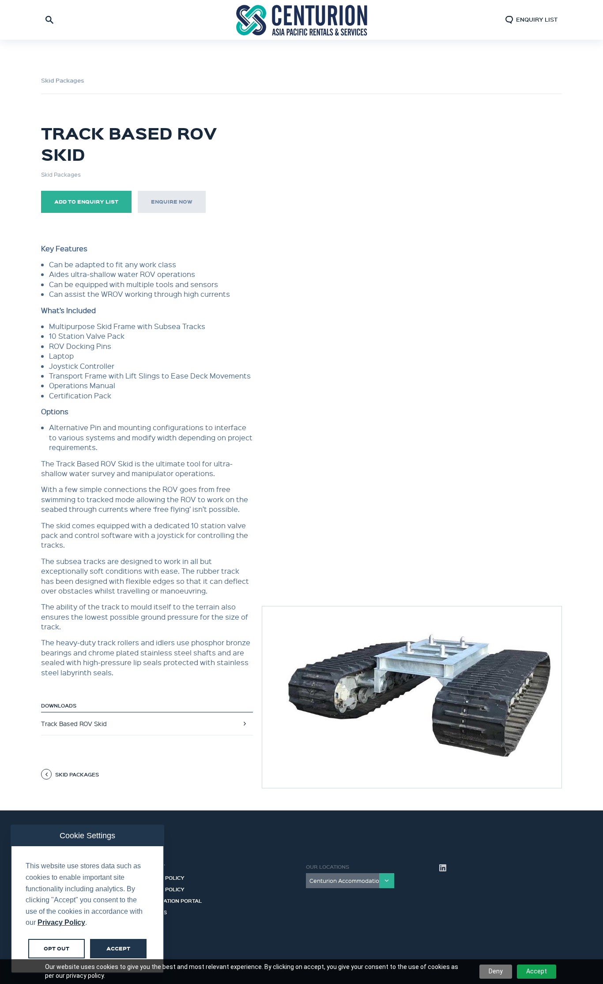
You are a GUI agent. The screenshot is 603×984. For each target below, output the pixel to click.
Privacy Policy (162, 888)
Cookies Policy (162, 876)
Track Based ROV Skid (74, 723)
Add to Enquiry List (86, 201)
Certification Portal (171, 899)
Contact (152, 865)
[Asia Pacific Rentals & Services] (301, 20)
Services (153, 911)
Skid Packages (62, 80)
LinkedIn (442, 867)
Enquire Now (171, 201)
